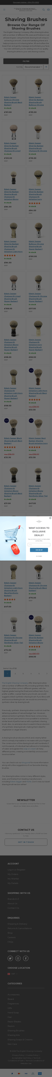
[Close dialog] (50, 518)
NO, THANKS (39, 556)
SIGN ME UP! (39, 550)
